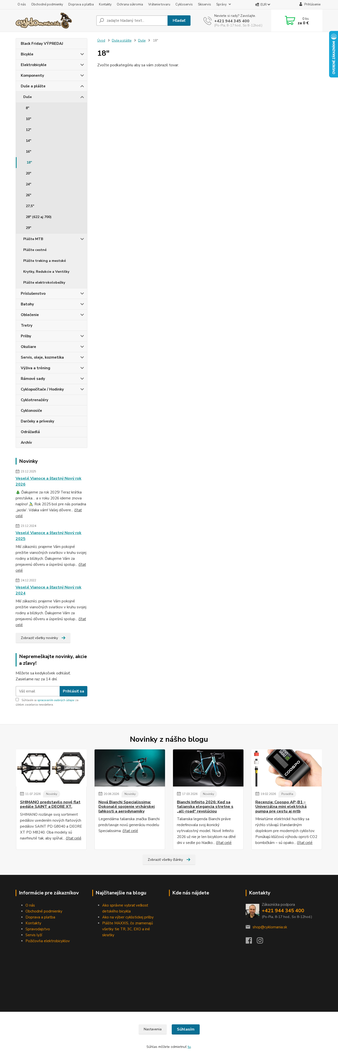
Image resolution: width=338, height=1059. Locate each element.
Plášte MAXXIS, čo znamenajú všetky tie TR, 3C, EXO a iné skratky (127, 929)
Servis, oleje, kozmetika (42, 357)
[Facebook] (251, 941)
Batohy (27, 304)
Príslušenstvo (33, 293)
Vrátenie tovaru (159, 4)
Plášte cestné (35, 249)
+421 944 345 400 (231, 21)
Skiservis (204, 4)
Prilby (26, 336)
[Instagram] (262, 941)
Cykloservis (184, 4)
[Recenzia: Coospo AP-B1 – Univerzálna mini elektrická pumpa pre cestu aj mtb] (286, 768)
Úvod (101, 40)
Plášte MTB (33, 239)
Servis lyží (33, 935)
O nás (22, 4)
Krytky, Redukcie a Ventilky (46, 271)
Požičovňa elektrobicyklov (47, 940)
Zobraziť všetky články (165, 859)
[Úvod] (54, 20)
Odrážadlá (30, 431)
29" (28, 227)
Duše (27, 97)
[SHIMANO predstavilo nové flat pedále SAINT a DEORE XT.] (51, 768)
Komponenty (32, 75)
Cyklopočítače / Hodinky (42, 389)
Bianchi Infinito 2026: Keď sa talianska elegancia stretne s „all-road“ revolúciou (205, 806)
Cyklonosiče (31, 410)
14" (28, 140)
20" (28, 173)
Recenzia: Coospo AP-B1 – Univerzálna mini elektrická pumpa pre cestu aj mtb (281, 806)
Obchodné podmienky (47, 4)
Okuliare (28, 346)
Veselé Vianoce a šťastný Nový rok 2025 (48, 536)
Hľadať (179, 20)
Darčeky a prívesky (37, 421)
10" (28, 119)
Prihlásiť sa (73, 691)
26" (28, 195)
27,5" (30, 206)
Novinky (51, 794)
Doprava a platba (81, 4)
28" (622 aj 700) (38, 217)
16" (28, 151)
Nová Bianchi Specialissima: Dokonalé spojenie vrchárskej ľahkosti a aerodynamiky (126, 806)
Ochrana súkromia (130, 4)
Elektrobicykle (34, 64)
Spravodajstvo (37, 929)
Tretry (26, 325)
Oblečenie (30, 314)
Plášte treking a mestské (44, 260)
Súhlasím (185, 1029)
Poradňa (287, 794)
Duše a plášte (33, 86)
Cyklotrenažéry (34, 399)
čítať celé (73, 838)
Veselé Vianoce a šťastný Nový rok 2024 (48, 590)
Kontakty (105, 4)
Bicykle (27, 54)
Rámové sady (33, 378)
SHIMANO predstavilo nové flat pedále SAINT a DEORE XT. (50, 804)
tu (189, 1046)
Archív (26, 442)
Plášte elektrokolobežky (44, 282)
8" (27, 108)
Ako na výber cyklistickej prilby (128, 917)
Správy (221, 4)
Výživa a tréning (35, 368)
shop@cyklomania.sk (270, 927)
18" (29, 162)
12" (28, 129)
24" (28, 184)
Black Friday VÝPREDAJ (42, 43)
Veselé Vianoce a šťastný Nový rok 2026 (48, 481)
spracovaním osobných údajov (55, 700)
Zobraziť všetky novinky (39, 638)
